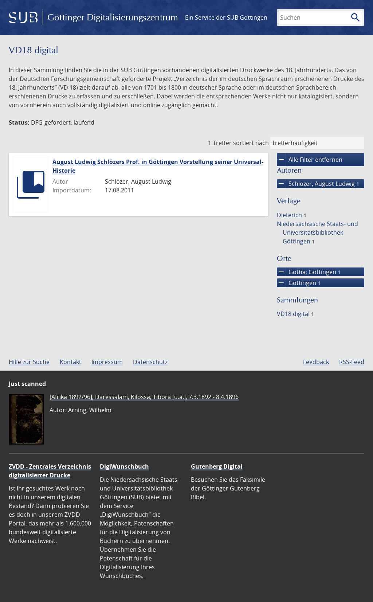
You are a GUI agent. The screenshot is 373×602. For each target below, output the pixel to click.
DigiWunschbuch (124, 466)
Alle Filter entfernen (309, 159)
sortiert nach (251, 143)
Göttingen (299, 282)
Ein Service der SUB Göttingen (226, 17)
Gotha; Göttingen (309, 271)
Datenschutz (150, 362)
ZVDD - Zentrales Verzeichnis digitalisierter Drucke (50, 470)
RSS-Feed (351, 362)
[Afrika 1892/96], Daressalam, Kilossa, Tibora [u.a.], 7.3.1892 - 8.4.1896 (144, 397)
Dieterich (291, 215)
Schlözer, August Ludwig (318, 183)
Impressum (107, 362)
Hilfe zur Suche (29, 362)
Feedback (316, 362)
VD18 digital (295, 314)
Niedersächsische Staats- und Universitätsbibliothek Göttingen (317, 232)
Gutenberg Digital (217, 466)
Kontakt (70, 362)
